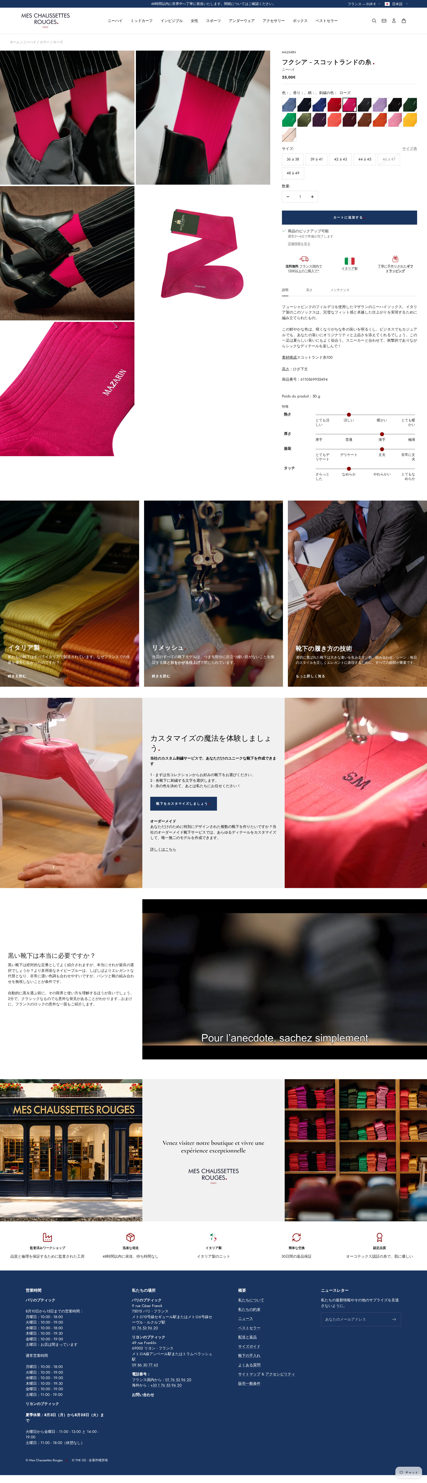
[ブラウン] (395, 105)
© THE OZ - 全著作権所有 (90, 1460)
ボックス (300, 20)
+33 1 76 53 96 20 (166, 1385)
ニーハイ (115, 20)
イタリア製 (350, 268)
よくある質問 (249, 1365)
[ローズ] (349, 105)
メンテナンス (340, 290)
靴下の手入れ (249, 1355)
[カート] (403, 20)
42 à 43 (340, 159)
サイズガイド (249, 1346)
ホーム (15, 42)
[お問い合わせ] (384, 20)
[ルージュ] (334, 105)
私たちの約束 (249, 1309)
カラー (44, 42)
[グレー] (365, 105)
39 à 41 (316, 159)
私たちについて (251, 1300)
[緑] (410, 105)
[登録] (394, 1319)
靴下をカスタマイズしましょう (182, 803)
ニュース (245, 1318)
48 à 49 (293, 173)
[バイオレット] (380, 105)
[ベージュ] (289, 135)
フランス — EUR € (362, 3)
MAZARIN (289, 52)
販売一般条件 (249, 1383)
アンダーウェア (242, 20)
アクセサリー (274, 20)
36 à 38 (293, 159)
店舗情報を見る (299, 243)
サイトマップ (249, 1374)
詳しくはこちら (163, 849)
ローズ (58, 42)
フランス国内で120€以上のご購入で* (304, 268)
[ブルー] (289, 105)
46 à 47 (389, 159)
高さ (309, 290)
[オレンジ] (380, 120)
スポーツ (213, 20)
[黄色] (410, 120)
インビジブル (172, 20)
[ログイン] (393, 20)
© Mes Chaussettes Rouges (44, 1460)
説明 (285, 290)
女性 (194, 20)
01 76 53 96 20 (145, 1328)
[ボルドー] (349, 120)
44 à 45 (364, 159)
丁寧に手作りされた (395, 268)
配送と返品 (247, 1337)
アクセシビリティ (280, 1374)
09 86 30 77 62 (145, 1365)
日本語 (398, 3)
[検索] (374, 20)
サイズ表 (409, 148)
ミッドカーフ (141, 20)
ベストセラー (327, 20)
